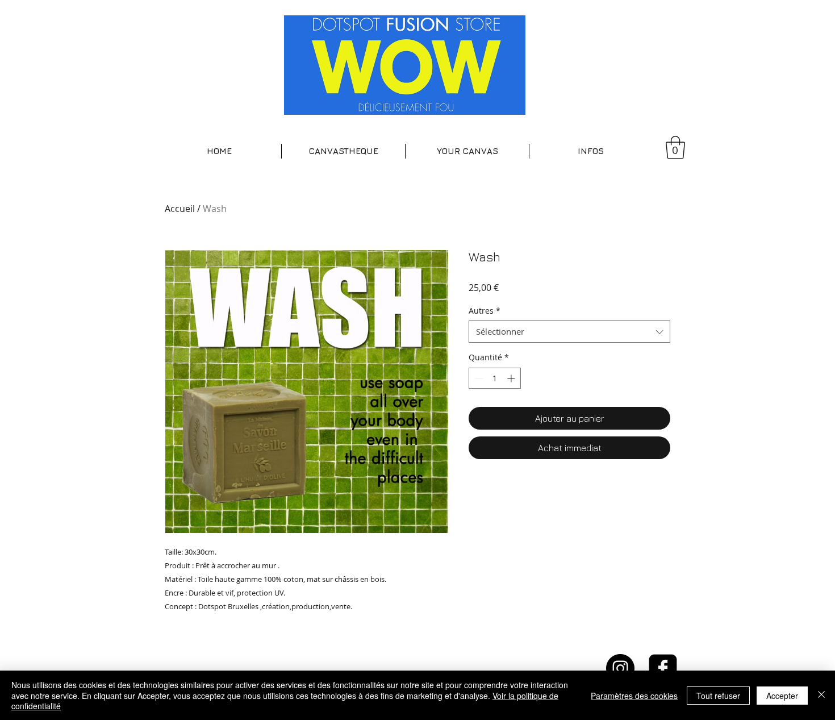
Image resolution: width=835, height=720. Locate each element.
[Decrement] (477, 378)
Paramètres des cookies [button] (634, 695)
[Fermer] (821, 695)
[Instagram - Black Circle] (620, 668)
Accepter (782, 695)
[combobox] (569, 332)
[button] (343, 151)
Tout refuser (718, 695)
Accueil (180, 208)
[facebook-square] (663, 668)
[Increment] (512, 378)
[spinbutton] (495, 378)
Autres (484, 310)
